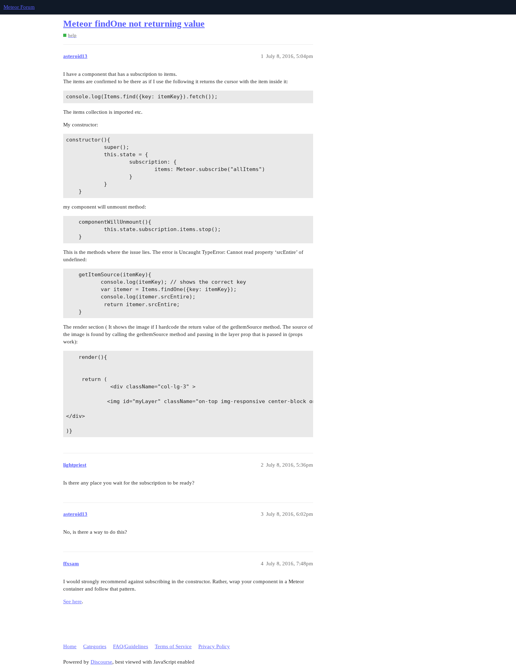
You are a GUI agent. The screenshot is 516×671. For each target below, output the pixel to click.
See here (72, 601)
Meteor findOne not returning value (134, 24)
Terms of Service (173, 646)
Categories (94, 646)
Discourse (101, 662)
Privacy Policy (214, 646)
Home (70, 646)
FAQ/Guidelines (130, 646)
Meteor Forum (19, 7)
